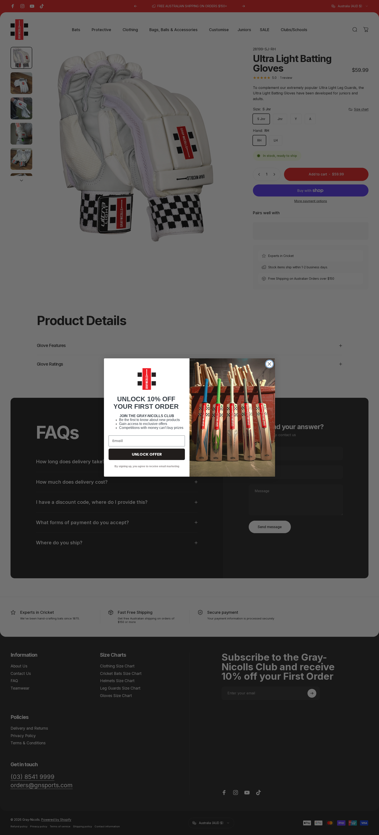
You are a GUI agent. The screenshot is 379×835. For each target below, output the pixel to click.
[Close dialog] (269, 364)
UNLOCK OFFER (147, 454)
